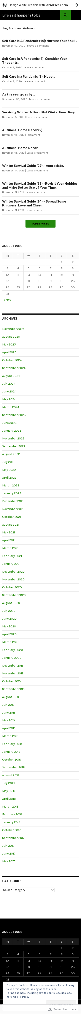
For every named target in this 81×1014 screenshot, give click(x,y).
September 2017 (13, 838)
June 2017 (9, 853)
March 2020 (10, 642)
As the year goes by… (18, 94)
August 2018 (10, 775)
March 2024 (10, 407)
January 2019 (11, 752)
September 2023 (14, 415)
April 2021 (9, 540)
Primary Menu (76, 15)
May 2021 (8, 532)
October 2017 (11, 830)
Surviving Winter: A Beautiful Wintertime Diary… (39, 112)
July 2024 (8, 383)
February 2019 (12, 744)
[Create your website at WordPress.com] (40, 5)
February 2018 (12, 814)
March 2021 (10, 548)
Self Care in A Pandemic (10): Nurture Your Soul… (39, 41)
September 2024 (13, 368)
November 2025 (13, 329)
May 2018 (8, 791)
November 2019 (13, 673)
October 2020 (12, 587)
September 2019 (13, 689)
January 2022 (11, 493)
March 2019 (10, 736)
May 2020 (9, 626)
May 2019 (8, 720)
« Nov (7, 300)
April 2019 (9, 728)
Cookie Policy (21, 996)
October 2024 (12, 360)
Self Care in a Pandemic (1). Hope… (28, 76)
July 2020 (9, 611)
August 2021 (10, 524)
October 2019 (11, 681)
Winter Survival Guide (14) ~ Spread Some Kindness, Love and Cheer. (34, 203)
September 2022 (13, 446)
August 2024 (11, 376)
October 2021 (11, 517)
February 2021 (12, 556)
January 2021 (11, 564)
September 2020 (14, 595)
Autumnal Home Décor (20, 148)
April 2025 (9, 352)
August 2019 (10, 697)
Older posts (40, 223)
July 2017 (8, 846)
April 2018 (9, 799)
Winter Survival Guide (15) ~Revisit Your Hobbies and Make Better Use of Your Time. (40, 185)
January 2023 (11, 430)
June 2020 (9, 618)
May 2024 (9, 399)
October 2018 (11, 759)
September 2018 (13, 767)
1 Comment (33, 134)
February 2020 (12, 650)
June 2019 (9, 712)
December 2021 (13, 501)
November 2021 (13, 509)
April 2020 (9, 634)
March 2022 (10, 485)
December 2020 (13, 571)
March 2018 (10, 806)
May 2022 (9, 470)
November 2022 (13, 438)
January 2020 (11, 658)
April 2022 (9, 477)
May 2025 (9, 344)
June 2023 (9, 423)
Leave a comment (38, 45)
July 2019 (8, 705)
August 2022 (11, 454)
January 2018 (11, 822)
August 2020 (11, 603)
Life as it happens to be (21, 15)
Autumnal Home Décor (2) (22, 130)
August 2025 (11, 337)
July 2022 (8, 462)
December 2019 (13, 665)
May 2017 (8, 861)
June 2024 (9, 391)
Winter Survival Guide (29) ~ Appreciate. (33, 166)
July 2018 (8, 783)
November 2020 (13, 579)
